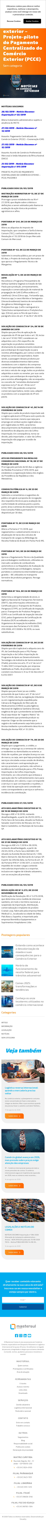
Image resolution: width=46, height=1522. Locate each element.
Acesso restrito (23, 1387)
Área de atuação (23, 1372)
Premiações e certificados (23, 1369)
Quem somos (23, 1365)
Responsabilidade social (23, 1443)
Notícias (5, 1034)
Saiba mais (13, 1116)
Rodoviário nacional (23, 1411)
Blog (23, 1440)
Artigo (4, 1022)
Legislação (6, 1030)
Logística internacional (23, 1408)
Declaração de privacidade (23, 1450)
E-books (23, 1383)
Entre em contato (23, 1422)
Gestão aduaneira (23, 1405)
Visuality (23, 1519)
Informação (7, 1026)
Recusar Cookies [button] (14, 21)
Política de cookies (23, 1447)
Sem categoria (12, 65)
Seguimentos (23, 1437)
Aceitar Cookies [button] (32, 21)
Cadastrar (23, 1307)
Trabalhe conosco (23, 1426)
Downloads (23, 1393)
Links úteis (23, 1390)
